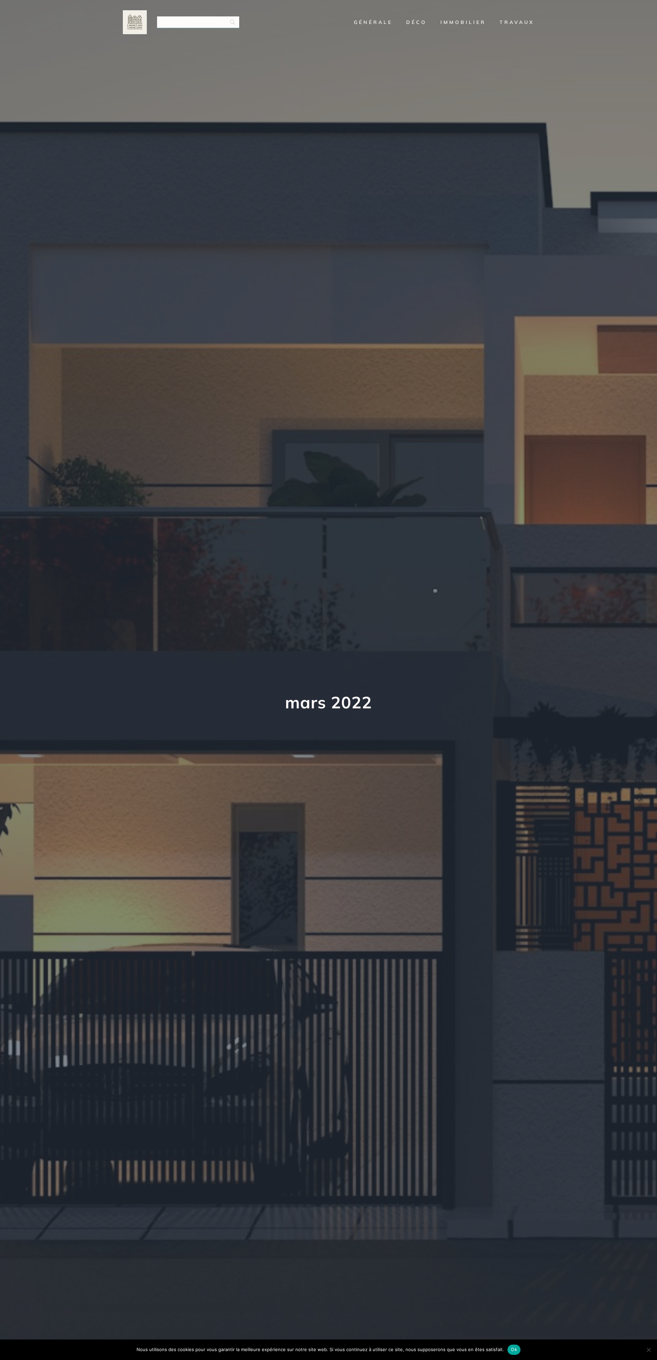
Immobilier (463, 22)
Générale (373, 22)
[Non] (648, 1349)
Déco (416, 22)
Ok (514, 1349)
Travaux (517, 22)
